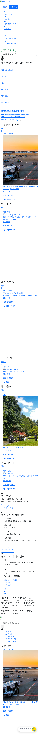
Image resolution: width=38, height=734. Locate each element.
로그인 (5, 7)
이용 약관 (7, 582)
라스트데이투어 (10, 641)
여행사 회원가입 (8, 50)
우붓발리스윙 (9, 636)
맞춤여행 (7, 631)
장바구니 (7, 19)
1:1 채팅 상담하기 (10, 43)
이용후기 (7, 29)
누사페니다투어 (10, 639)
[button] (17, 120)
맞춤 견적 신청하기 (11, 38)
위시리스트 (8, 14)
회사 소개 (7, 585)
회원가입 (13, 7)
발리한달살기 (9, 634)
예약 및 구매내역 (10, 24)
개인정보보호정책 (10, 580)
